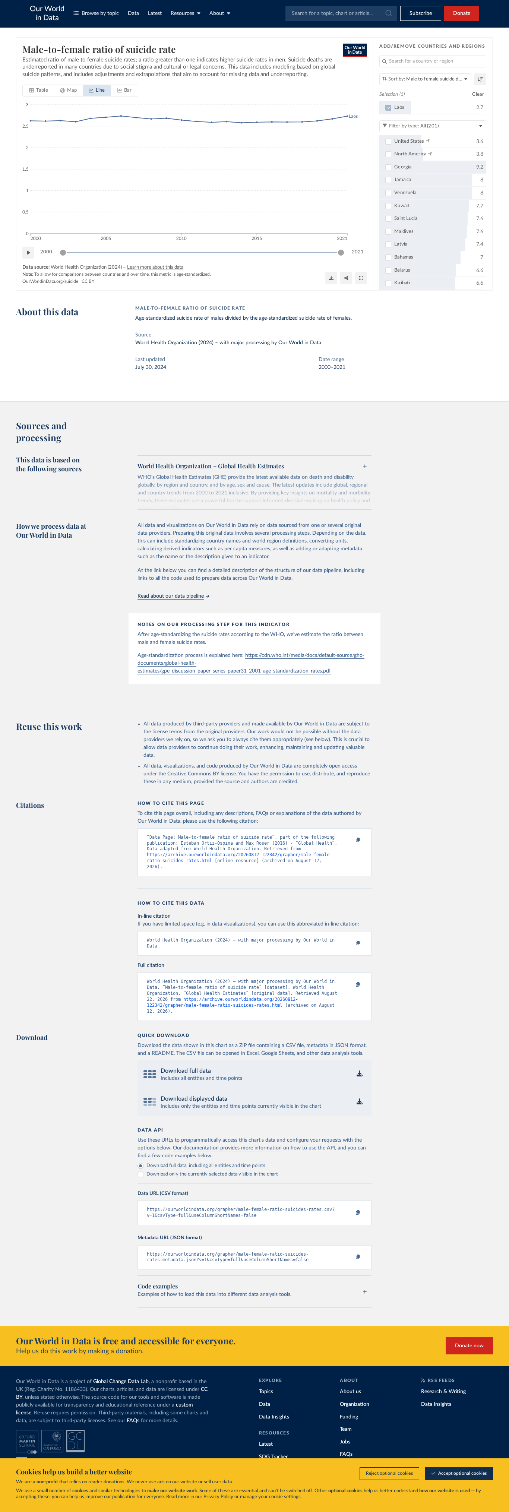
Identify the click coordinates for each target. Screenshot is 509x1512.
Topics (266, 1391)
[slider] (63, 252)
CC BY (88, 281)
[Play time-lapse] (28, 253)
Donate (461, 13)
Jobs (345, 1442)
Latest (155, 13)
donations (114, 1482)
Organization (354, 1404)
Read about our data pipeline (170, 596)
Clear (478, 94)
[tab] (38, 90)
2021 (358, 252)
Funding (349, 1417)
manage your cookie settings (270, 1496)
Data (133, 13)
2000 (46, 252)
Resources (182, 13)
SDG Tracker (273, 1456)
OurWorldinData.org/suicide (50, 281)
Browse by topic (100, 13)
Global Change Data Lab (121, 1381)
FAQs (133, 1420)
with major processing (244, 342)
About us (350, 1391)
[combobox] (341, 13)
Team (346, 1429)
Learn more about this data (155, 267)
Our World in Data (47, 13)
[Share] (346, 278)
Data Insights (274, 1417)
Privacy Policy (218, 1496)
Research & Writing (443, 1391)
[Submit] (388, 13)
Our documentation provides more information (227, 1148)
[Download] (331, 278)
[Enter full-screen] (361, 278)
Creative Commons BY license (201, 773)
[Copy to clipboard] (350, 841)
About (216, 13)
